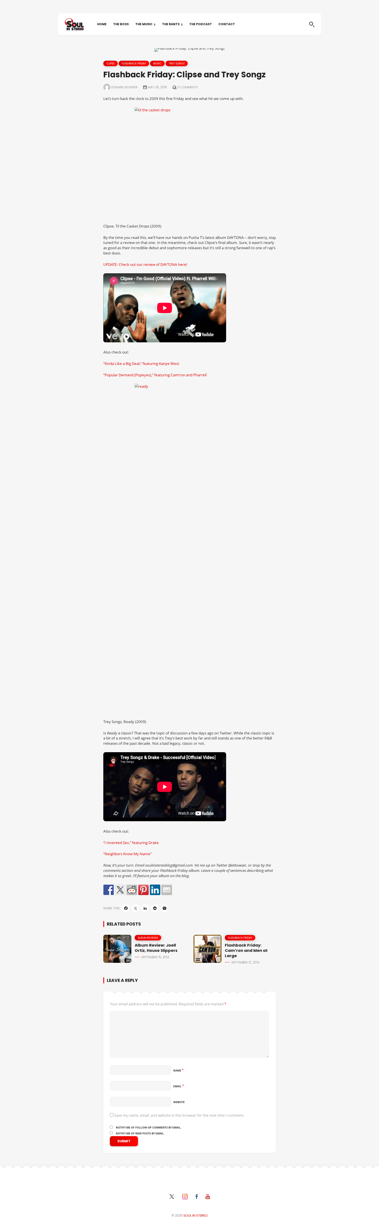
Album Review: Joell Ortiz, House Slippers (156, 947)
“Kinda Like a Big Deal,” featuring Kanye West (141, 363)
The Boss (121, 24)
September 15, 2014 (155, 957)
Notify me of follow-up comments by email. (148, 1127)
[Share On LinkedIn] (145, 908)
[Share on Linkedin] (155, 890)
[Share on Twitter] (120, 890)
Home (102, 24)
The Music (143, 24)
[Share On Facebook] (126, 908)
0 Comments (187, 87)
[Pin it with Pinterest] (143, 890)
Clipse (110, 63)
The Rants (171, 24)
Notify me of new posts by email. (140, 1133)
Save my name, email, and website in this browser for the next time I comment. (179, 1115)
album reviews (148, 938)
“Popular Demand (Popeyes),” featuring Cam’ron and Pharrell (155, 374)
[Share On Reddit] (155, 908)
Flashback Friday (134, 63)
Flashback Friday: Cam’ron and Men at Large (246, 950)
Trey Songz (177, 63)
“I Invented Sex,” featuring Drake (131, 842)
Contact (226, 24)
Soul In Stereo (195, 1215)
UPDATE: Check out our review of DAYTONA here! (145, 264)
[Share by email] (166, 890)
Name (178, 1070)
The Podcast (200, 24)
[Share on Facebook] (108, 890)
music (157, 63)
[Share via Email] (164, 908)
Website (179, 1102)
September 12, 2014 (245, 962)
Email (178, 1086)
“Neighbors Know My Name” (127, 853)
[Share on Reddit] (132, 890)
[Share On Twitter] (135, 908)
